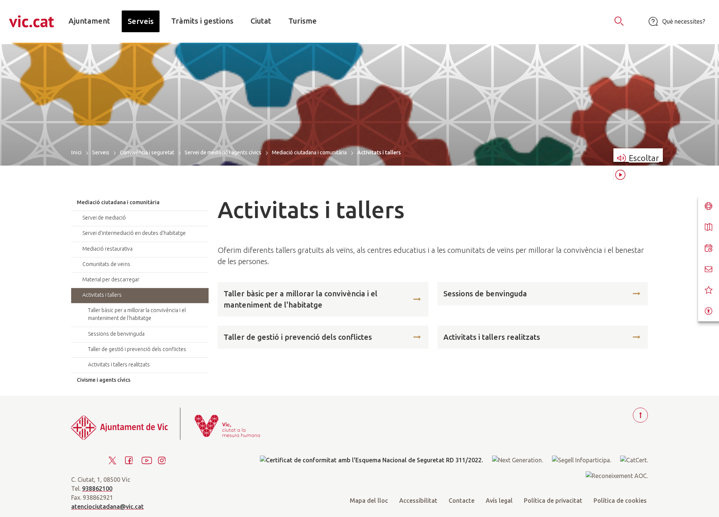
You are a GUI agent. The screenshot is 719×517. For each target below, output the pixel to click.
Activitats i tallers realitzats (491, 337)
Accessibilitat (418, 500)
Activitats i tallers (102, 295)
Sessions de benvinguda (485, 293)
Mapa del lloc (369, 500)
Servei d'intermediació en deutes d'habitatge (134, 233)
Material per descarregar (110, 279)
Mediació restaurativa (107, 249)
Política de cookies (620, 500)
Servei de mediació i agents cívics (223, 152)
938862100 (97, 488)
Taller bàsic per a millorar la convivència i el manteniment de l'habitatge (300, 299)
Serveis (100, 152)
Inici (76, 152)
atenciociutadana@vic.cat (107, 506)
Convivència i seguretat (147, 152)
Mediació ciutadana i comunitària (309, 152)
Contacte (461, 500)
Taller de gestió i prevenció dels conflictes (298, 337)
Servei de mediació (104, 218)
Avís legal (499, 500)
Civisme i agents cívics (103, 380)
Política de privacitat (553, 500)
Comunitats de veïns (106, 264)
